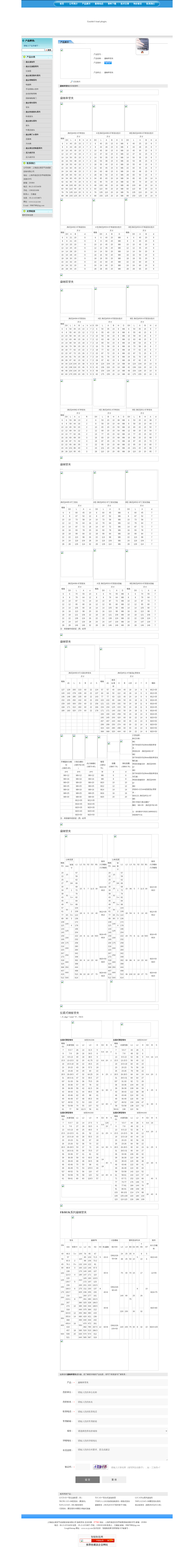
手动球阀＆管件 (32, 89)
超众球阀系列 (31, 80)
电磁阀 (28, 85)
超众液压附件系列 (33, 75)
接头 (27, 125)
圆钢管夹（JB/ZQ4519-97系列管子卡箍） (111, 1505)
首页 (62, 4)
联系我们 (150, 4)
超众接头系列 (31, 121)
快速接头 (29, 116)
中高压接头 (30, 130)
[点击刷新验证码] (100, 1467)
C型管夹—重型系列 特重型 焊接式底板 (74, 1509)
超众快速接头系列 (33, 112)
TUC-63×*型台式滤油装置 (105, 1498)
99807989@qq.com (37, 205)
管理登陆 (115, 1528)
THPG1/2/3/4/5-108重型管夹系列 (148, 1501)
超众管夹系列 (31, 103)
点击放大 (76, 82)
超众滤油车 (30, 62)
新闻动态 (99, 4)
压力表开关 (30, 153)
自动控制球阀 (31, 94)
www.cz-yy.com (35, 202)
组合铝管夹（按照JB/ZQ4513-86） (148, 1505)
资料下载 (112, 4)
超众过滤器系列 (32, 66)
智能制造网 (107, 1528)
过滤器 (28, 71)
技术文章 (125, 4)
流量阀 (28, 139)
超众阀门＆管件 (32, 134)
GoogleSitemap (69, 1528)
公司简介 (73, 4)
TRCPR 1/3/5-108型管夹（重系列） (73, 1501)
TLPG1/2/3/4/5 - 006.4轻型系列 (71, 1505)
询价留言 (137, 4)
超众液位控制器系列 (34, 148)
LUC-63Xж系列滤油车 (144, 1498)
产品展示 (86, 4)
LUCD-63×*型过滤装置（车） (71, 1498)
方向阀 (28, 144)
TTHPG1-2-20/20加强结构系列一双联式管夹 (112, 1501)
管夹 (27, 107)
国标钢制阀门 (31, 98)
